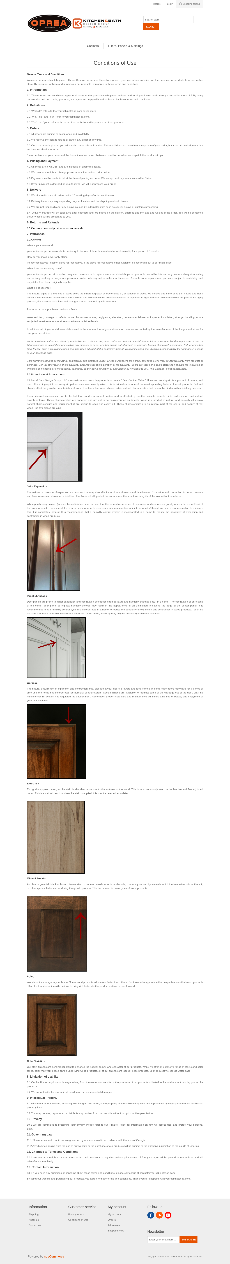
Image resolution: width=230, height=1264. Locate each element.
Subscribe (188, 1239)
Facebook (150, 1215)
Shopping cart (116, 1230)
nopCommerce (54, 1256)
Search (151, 26)
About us (34, 1219)
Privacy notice (76, 1214)
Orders (112, 1219)
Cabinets (93, 46)
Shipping (34, 1214)
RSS (159, 1215)
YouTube (168, 1215)
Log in (170, 4)
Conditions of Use (78, 1219)
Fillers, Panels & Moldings (125, 46)
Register (157, 4)
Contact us (35, 1225)
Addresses (114, 1225)
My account (114, 1214)
